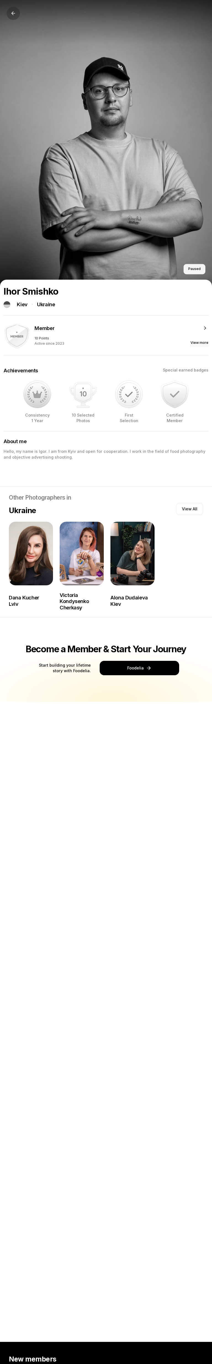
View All (189, 508)
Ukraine (46, 304)
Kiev (22, 304)
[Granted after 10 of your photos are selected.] (83, 394)
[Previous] (13, 13)
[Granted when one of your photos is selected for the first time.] (129, 394)
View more (199, 343)
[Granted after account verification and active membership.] (175, 394)
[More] (205, 328)
